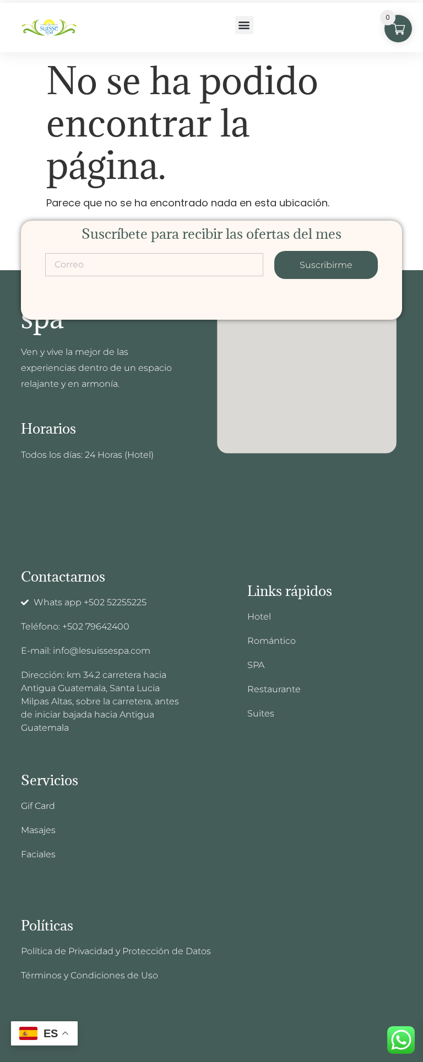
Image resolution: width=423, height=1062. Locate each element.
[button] (244, 25)
